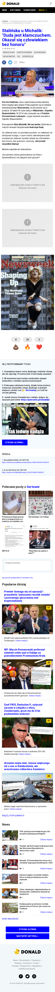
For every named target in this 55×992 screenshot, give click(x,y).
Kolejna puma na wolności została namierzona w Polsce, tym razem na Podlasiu (35, 906)
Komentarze (25, 960)
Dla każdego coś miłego (39, 517)
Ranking (18, 963)
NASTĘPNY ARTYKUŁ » (27, 936)
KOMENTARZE (30, 10)
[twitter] (11, 62)
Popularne (36, 960)
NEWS (4, 10)
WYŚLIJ (22, 62)
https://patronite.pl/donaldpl (35, 400)
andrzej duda (8, 52)
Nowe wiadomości (10, 919)
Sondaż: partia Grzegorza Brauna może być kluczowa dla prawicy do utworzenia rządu (36, 848)
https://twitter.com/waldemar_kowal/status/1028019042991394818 (25, 462)
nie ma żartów (9, 56)
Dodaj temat (25, 966)
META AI (5, 551)
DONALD (5, 21)
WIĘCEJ (42, 10)
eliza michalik (39, 52)
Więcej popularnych (13, 815)
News (15, 960)
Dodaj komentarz (12, 563)
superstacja (28, 56)
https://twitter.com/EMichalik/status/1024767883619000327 (23, 472)
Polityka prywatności (27, 969)
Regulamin (36, 966)
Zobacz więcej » (21, 641)
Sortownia (31, 390)
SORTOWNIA (15, 10)
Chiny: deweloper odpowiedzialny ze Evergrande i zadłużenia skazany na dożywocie (35, 891)
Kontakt (15, 966)
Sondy (35, 963)
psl (18, 56)
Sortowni (33, 487)
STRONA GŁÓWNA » (14, 442)
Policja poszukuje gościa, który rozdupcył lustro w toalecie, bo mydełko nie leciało (13, 520)
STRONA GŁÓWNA (27, 929)
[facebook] (5, 62)
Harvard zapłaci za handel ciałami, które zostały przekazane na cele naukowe (34, 877)
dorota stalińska (24, 52)
